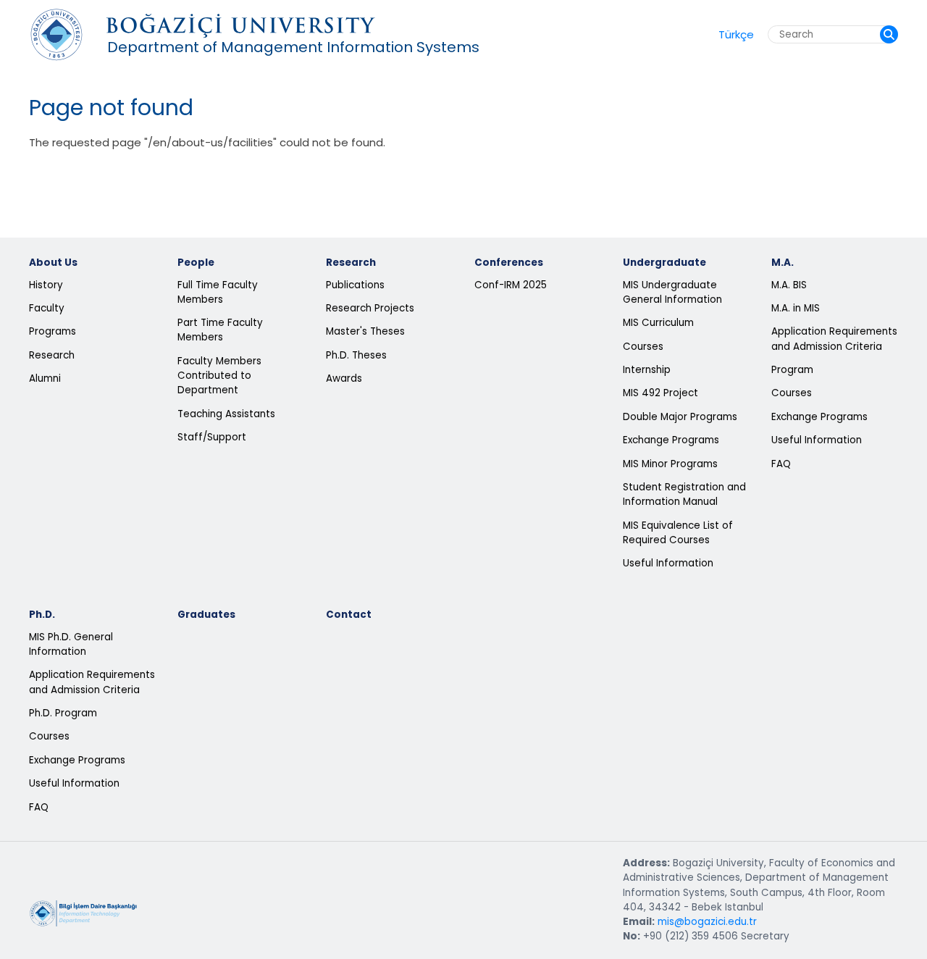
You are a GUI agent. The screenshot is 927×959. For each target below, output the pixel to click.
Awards (344, 378)
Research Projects (370, 308)
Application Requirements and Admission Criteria (834, 338)
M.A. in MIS (795, 308)
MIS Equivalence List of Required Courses (678, 533)
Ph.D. (42, 614)
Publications (355, 285)
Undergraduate (664, 262)
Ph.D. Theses (356, 355)
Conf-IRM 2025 (510, 285)
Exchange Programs (671, 440)
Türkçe (736, 34)
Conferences (508, 262)
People (195, 262)
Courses (643, 346)
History (46, 285)
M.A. (782, 262)
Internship (647, 370)
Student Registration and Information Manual (684, 494)
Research (52, 355)
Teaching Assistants (226, 414)
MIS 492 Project (660, 393)
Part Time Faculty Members (220, 330)
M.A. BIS (789, 285)
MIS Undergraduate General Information (672, 292)
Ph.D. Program (63, 713)
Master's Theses (365, 331)
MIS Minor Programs (670, 464)
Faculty (46, 308)
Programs (52, 331)
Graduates (206, 614)
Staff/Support (211, 437)
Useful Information (668, 563)
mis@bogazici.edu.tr (707, 922)
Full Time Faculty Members (217, 292)
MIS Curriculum (658, 323)
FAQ (781, 464)
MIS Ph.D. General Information (71, 644)
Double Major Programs (680, 417)
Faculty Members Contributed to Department (219, 376)
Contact (349, 614)
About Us (53, 262)
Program (792, 370)
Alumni (45, 378)
